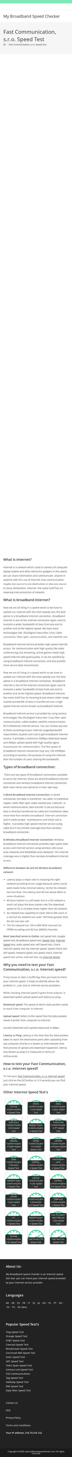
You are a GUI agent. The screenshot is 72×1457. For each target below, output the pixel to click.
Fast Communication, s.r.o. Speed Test (28, 44)
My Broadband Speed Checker (31, 16)
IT (29, 1303)
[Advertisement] (36, 99)
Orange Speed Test (16, 1336)
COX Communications (18, 1373)
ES (18, 1303)
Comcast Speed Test (17, 1344)
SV (8, 1307)
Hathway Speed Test (17, 1382)
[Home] (4, 44)
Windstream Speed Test (19, 1348)
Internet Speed (51, 957)
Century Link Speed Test (19, 1369)
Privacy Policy (13, 1417)
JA (39, 1303)
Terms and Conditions (18, 1425)
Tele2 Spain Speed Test (19, 1365)
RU (60, 1303)
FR (24, 1303)
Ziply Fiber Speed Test (18, 1390)
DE (13, 1303)
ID (34, 1303)
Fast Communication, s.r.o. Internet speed (41, 1076)
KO (44, 1303)
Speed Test (48, 940)
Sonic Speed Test (15, 1357)
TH (13, 1307)
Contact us (12, 1402)
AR (7, 1303)
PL (50, 1303)
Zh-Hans (22, 1307)
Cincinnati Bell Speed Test (20, 1352)
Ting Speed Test (15, 1332)
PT (55, 1303)
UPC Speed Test (14, 1361)
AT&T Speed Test (15, 1340)
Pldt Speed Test (14, 1386)
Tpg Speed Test (14, 1377)
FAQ (8, 1410)
